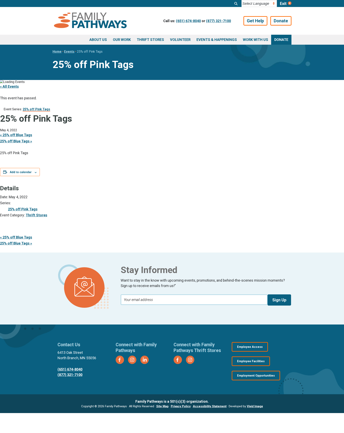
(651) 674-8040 (188, 21)
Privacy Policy (181, 406)
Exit (283, 3)
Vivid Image (255, 406)
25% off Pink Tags (22, 209)
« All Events (9, 86)
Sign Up (279, 300)
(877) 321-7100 (218, 21)
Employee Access (250, 347)
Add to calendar (20, 172)
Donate (281, 20)
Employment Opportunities (256, 375)
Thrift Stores (36, 215)
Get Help (255, 20)
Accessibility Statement (210, 406)
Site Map (162, 406)
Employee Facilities (251, 361)
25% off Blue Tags (16, 135)
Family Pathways (90, 21)
